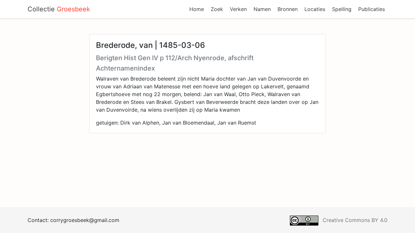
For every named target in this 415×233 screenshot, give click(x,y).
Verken (238, 9)
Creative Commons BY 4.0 (355, 220)
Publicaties (371, 9)
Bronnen (288, 9)
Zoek (217, 9)
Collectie (59, 9)
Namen (262, 9)
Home (196, 9)
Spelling (341, 9)
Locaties (314, 9)
